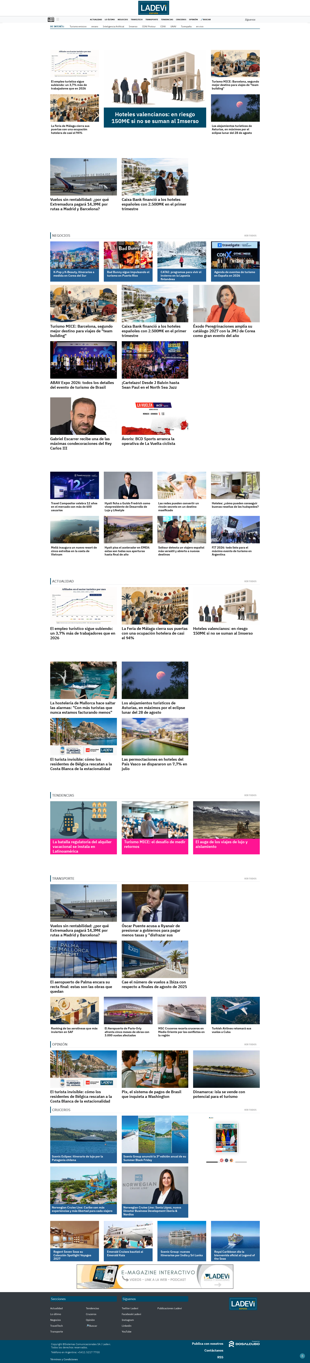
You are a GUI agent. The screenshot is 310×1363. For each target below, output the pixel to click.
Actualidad (96, 19)
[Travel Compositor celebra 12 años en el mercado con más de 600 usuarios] (74, 485)
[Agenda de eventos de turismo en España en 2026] (235, 255)
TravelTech (137, 19)
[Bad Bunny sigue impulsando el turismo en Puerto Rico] (128, 255)
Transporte (151, 19)
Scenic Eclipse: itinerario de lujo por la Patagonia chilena (77, 1158)
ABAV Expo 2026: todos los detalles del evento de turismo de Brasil (82, 385)
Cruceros (181, 19)
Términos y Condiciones (64, 1359)
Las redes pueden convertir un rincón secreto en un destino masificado (178, 506)
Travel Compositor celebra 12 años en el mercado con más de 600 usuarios (74, 506)
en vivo (199, 26)
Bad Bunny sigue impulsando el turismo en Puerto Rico (128, 273)
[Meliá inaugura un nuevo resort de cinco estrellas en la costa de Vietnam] (74, 529)
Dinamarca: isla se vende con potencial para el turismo (219, 1094)
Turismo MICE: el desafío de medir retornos (154, 844)
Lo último (110, 19)
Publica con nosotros (207, 1343)
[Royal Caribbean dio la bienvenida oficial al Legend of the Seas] (235, 1234)
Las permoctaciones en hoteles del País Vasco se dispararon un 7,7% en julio (154, 764)
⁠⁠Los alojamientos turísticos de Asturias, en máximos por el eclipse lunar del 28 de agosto (232, 129)
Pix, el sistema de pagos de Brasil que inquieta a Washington (151, 1094)
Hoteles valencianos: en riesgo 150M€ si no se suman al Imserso (155, 117)
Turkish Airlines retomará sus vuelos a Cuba (231, 1030)
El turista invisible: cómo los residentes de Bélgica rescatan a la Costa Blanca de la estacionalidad (81, 764)
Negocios (123, 19)
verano (94, 26)
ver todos (250, 235)
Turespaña (186, 26)
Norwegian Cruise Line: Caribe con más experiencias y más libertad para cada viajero (82, 1209)
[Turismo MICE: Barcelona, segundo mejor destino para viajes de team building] (235, 63)
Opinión (193, 19)
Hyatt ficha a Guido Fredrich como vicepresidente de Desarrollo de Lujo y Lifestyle (127, 506)
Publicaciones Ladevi (169, 1308)
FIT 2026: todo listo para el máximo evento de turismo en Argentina (232, 551)
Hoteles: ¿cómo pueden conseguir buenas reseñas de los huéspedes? (235, 505)
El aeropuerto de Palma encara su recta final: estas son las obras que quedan (81, 986)
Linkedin (126, 1325)
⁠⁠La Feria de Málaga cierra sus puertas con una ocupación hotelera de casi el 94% (70, 129)
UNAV (173, 26)
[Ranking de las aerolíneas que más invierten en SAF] (74, 1010)
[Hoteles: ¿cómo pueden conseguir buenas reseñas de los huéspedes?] (235, 485)
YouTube (126, 1331)
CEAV (163, 26)
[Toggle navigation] (57, 19)
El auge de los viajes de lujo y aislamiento (222, 844)
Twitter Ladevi (130, 1308)
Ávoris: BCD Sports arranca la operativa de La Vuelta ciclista (148, 441)
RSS (220, 1357)
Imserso (133, 26)
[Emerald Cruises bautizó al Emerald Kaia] (128, 1234)
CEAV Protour (149, 26)
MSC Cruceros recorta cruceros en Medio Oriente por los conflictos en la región (181, 1031)
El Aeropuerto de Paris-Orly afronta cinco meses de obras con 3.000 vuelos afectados (127, 1031)
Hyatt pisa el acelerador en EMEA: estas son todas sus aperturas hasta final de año (127, 551)
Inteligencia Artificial (113, 26)
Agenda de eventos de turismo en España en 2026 (234, 273)
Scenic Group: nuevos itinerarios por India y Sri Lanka (182, 1253)
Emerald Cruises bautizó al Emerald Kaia (125, 1253)
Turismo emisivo (78, 26)
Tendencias (167, 19)
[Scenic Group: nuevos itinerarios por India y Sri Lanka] (181, 1234)
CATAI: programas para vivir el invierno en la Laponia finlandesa (181, 275)
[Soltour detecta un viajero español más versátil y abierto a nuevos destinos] (181, 529)
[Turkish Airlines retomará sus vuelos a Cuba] (235, 1010)
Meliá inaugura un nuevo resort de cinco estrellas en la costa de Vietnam (74, 551)
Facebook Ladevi (131, 1314)
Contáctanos (213, 1350)
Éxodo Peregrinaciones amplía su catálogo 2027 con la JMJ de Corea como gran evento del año (224, 331)
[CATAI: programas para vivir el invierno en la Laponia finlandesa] (181, 255)
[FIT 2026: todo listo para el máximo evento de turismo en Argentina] (235, 529)
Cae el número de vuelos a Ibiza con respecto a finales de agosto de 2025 (154, 984)
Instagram (128, 1320)
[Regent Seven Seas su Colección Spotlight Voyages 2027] (74, 1234)
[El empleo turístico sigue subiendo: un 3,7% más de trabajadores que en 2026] (74, 63)
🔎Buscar (206, 19)
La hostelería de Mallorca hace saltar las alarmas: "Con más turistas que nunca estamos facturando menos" (82, 707)
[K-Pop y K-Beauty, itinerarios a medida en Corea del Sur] (74, 255)
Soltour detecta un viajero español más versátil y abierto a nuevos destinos (181, 551)
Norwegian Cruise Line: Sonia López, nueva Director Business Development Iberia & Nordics (152, 1211)
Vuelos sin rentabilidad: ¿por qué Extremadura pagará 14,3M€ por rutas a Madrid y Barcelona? (79, 204)
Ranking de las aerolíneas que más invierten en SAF (74, 1030)
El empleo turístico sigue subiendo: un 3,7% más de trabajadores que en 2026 (69, 85)
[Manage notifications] (302, 1355)
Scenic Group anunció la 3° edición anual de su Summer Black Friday (154, 1158)
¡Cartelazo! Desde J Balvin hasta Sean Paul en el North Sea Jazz (150, 385)
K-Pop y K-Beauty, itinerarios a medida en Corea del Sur (73, 273)
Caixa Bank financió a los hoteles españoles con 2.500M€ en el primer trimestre (154, 204)
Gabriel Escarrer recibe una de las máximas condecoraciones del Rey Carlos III (81, 443)
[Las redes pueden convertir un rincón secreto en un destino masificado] (181, 485)
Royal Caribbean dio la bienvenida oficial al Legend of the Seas (234, 1255)
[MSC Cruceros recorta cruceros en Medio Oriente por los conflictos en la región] (181, 1010)
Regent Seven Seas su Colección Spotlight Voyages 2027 (72, 1255)
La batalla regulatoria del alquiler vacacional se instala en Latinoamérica (82, 846)
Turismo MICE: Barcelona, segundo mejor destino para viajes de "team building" (235, 85)
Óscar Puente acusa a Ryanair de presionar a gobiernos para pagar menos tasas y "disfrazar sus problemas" (151, 932)
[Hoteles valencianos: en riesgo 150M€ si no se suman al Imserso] (155, 79)
